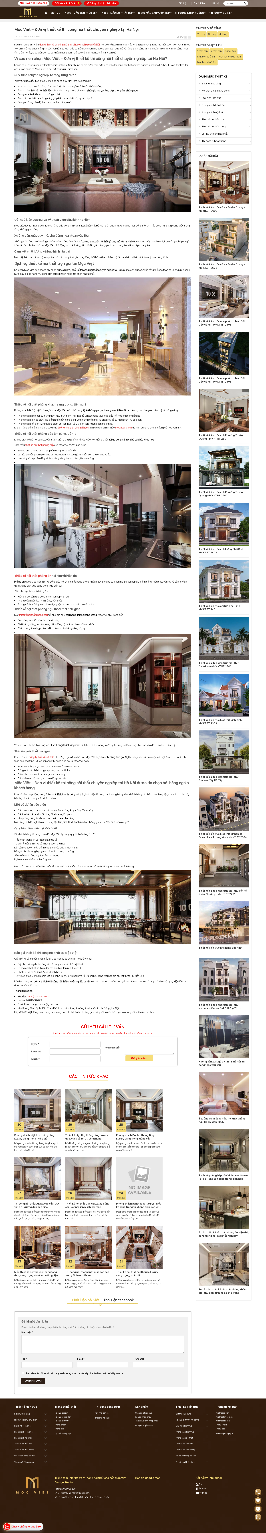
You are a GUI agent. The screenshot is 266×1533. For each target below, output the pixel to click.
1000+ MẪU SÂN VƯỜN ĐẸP (154, 13)
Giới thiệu (183, 3)
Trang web (139, 1359)
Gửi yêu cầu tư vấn (65, 3)
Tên (24, 1359)
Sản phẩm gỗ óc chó (144, 1426)
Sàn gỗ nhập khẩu (143, 1417)
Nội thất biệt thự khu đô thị (216, 90)
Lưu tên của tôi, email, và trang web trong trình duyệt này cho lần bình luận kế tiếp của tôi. (75, 1373)
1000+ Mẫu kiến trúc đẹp (81, 13)
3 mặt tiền (230, 51)
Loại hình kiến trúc (211, 97)
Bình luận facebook (118, 1300)
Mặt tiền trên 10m (206, 62)
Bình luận (27, 1332)
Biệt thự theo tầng (211, 83)
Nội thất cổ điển (61, 1413)
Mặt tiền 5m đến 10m (230, 56)
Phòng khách (60, 1425)
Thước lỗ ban (200, 3)
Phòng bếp (59, 1429)
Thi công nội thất (102, 1418)
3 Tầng (212, 34)
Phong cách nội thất (213, 112)
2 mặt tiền (216, 51)
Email (81, 1359)
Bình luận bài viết (85, 1300)
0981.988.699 (39, 3)
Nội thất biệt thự (62, 1421)
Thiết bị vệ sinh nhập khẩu (146, 1421)
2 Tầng (201, 34)
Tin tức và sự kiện (220, 13)
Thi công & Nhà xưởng (189, 13)
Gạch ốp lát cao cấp (143, 1413)
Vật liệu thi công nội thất (215, 133)
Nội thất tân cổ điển (63, 1417)
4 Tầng (223, 34)
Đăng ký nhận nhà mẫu (102, 3)
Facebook (203, 1488)
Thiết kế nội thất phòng (214, 126)
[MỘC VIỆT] (28, 13)
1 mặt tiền (202, 51)
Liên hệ (215, 3)
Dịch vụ (55, 13)
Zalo (201, 1484)
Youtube (203, 1493)
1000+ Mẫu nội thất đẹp (117, 13)
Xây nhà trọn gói (102, 1413)
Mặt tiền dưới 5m (206, 56)
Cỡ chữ (180, 37)
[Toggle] (250, 84)
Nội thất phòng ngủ (63, 1434)
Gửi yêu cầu (138, 1058)
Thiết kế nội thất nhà (213, 119)
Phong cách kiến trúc (213, 105)
